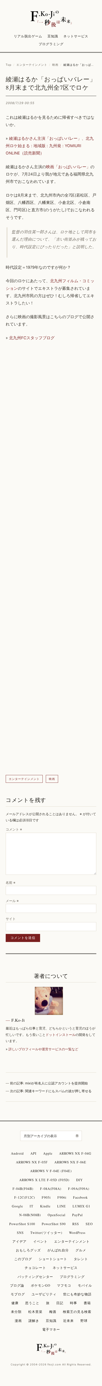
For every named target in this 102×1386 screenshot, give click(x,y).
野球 (84, 1320)
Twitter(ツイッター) (46, 1232)
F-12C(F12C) (24, 1197)
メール (12, 901)
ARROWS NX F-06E (70, 1162)
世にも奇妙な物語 (77, 1294)
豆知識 (52, 36)
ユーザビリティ (44, 1294)
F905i (46, 1197)
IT (31, 1206)
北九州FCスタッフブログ (32, 337)
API (33, 1153)
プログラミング (51, 44)
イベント (40, 1241)
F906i (61, 1197)
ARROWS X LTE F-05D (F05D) (44, 1180)
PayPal (77, 1215)
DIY (79, 1180)
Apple (47, 1153)
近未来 (68, 1320)
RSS (75, 1224)
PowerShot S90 (54, 1224)
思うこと (32, 1303)
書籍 (87, 1303)
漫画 (18, 1320)
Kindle (45, 1206)
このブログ (23, 1259)
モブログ (18, 1294)
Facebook (80, 1197)
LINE (61, 1206)
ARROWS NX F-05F (32, 1162)
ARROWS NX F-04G (75, 1153)
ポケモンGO (40, 1285)
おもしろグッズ (28, 1250)
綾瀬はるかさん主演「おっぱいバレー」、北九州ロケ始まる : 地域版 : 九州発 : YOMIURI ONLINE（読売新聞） (50, 146)
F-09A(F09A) (78, 1188)
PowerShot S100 (22, 1224)
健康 (15, 1303)
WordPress (77, 1232)
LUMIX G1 (81, 1206)
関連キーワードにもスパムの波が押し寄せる (58, 1091)
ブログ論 (17, 1285)
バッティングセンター (35, 1276)
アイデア (19, 1241)
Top (8, 64)
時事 (73, 1303)
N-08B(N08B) (30, 1215)
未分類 (16, 1311)
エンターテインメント (31, 64)
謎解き (33, 1320)
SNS (20, 1232)
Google (17, 1206)
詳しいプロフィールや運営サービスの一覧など (43, 1049)
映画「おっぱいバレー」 (68, 166)
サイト (11, 919)
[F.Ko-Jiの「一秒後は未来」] (51, 19)
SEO (89, 1224)
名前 (10, 882)
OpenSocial (56, 1215)
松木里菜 (35, 1311)
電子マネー (51, 1329)
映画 (55, 64)
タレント (81, 1259)
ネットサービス (75, 36)
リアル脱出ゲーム (28, 36)
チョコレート (35, 1267)
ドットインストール (60, 1035)
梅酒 (52, 1311)
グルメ (80, 1250)
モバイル (85, 1285)
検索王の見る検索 (77, 1311)
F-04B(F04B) (23, 1188)
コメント (14, 829)
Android (17, 1153)
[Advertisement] (51, 558)
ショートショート (53, 1259)
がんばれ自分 (58, 1250)
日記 (59, 1303)
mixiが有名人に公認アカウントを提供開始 (56, 1083)
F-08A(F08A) (50, 1188)
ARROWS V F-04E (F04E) (51, 1171)
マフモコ (64, 1285)
